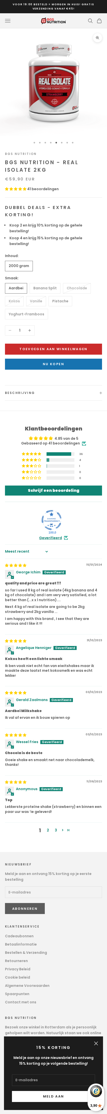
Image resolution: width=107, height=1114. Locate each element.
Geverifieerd (50, 538)
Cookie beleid (17, 977)
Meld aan (53, 1096)
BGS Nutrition (21, 154)
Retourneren (16, 960)
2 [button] (48, 830)
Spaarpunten (17, 993)
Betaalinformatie (21, 944)
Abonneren (25, 908)
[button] (16, 188)
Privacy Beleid (17, 969)
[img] (15, 565)
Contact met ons (20, 1002)
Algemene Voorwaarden (27, 985)
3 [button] (56, 830)
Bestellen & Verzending (26, 952)
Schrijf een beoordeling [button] (53, 490)
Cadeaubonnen (19, 936)
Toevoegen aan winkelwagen (53, 349)
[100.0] (51, 520)
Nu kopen (53, 364)
